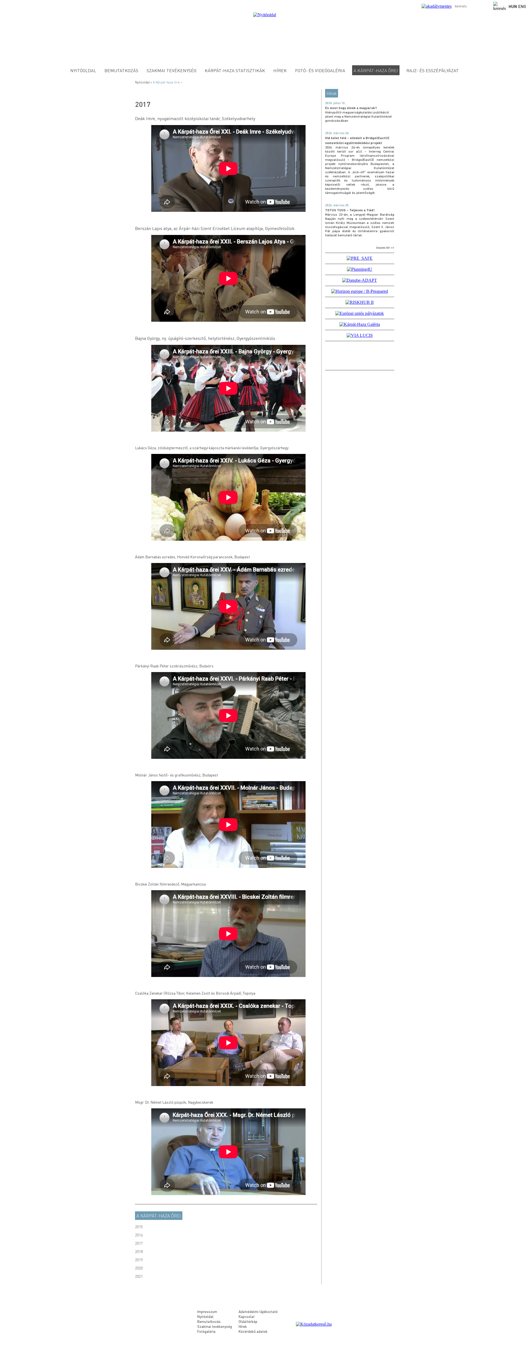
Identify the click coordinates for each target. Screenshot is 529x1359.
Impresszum (207, 1311)
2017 (139, 1243)
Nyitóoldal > (144, 82)
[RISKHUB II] (360, 302)
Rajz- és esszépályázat (432, 70)
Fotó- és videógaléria (320, 70)
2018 (139, 1251)
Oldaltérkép (248, 1321)
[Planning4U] (359, 269)
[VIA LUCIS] (360, 335)
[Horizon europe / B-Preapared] (359, 291)
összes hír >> (385, 248)
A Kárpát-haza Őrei (375, 70)
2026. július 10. (335, 103)
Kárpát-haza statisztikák (235, 70)
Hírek (280, 70)
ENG (522, 6)
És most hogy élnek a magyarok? (351, 108)
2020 (139, 1267)
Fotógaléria (206, 1331)
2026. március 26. (337, 133)
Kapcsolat (247, 1316)
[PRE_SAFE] (360, 258)
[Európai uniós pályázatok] (359, 313)
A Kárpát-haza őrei (158, 1216)
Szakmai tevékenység (171, 70)
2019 (139, 1259)
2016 (139, 1234)
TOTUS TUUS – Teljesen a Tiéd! (350, 210)
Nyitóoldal (83, 70)
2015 (139, 1226)
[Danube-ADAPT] (359, 280)
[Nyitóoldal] (264, 14)
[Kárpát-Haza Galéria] (359, 324)
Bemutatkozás (121, 70)
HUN (513, 6)
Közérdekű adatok (253, 1331)
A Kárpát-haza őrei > (168, 82)
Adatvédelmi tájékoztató (258, 1311)
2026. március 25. (337, 205)
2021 (139, 1276)
